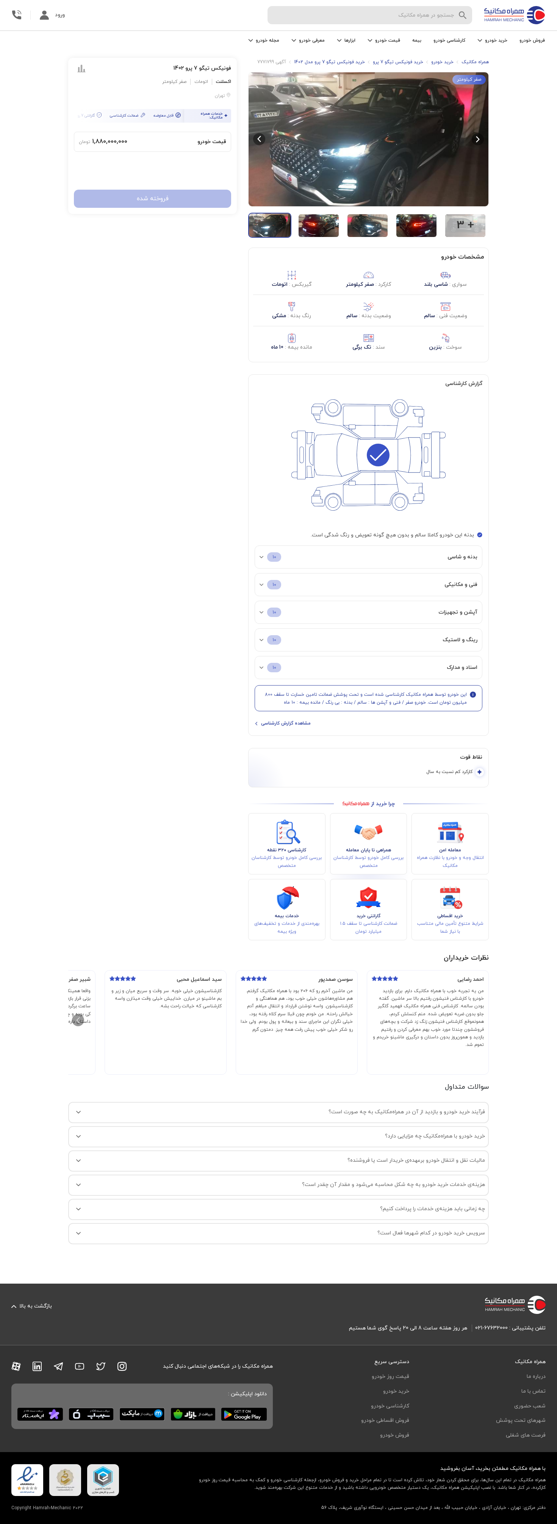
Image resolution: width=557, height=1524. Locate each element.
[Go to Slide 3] (367, 225)
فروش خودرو (532, 40)
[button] (368, 139)
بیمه (416, 40)
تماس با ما (533, 1391)
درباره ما (536, 1376)
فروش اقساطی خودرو (385, 1420)
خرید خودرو (396, 1391)
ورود (60, 15)
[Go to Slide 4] (416, 225)
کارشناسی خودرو (449, 40)
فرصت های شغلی (526, 1435)
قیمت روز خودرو (390, 1376)
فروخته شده (153, 199)
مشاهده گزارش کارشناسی (286, 723)
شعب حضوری (530, 1406)
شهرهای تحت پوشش (521, 1420)
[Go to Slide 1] (269, 225)
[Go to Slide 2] (318, 225)
